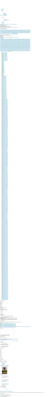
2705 (11, 48)
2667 (21, 46)
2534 (5, 41)
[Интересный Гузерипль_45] (5, 241)
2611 (21, 44)
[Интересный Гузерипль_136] (5, 298)
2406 (7, 32)
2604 (5, 44)
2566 (13, 42)
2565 (11, 42)
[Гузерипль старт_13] (4, 83)
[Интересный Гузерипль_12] (5, 116)
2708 (17, 48)
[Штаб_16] (3, 70)
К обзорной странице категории (3, 25)
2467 (0, 33)
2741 (28, 49)
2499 (21, 39)
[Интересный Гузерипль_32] (5, 209)
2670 (26, 46)
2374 (28, 30)
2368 (15, 30)
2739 (24, 49)
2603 (2, 44)
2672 (0, 47)
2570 (22, 42)
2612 (22, 44)
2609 (15, 44)
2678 (13, 47)
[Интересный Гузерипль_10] (5, 104)
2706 (13, 48)
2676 (9, 47)
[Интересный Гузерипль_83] (5, 265)
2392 (7, 31)
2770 (0, 51)
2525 (15, 40)
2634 (9, 45)
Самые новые (7, 27)
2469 (5, 33)
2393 (9, 31)
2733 (11, 49)
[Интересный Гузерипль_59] (5, 250)
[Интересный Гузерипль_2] (5, 99)
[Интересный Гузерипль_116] (5, 286)
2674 (5, 47)
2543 (24, 41)
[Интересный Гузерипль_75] (5, 260)
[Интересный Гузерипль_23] (5, 123)
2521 (7, 40)
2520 (5, 40)
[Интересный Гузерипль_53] (5, 246)
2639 (21, 45)
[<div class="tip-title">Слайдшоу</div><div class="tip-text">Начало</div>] (1, 34)
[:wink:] (8, 325)
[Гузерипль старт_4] (4, 77)
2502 (26, 39)
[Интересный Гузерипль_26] (5, 125)
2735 (15, 49)
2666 (17, 46)
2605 (7, 44)
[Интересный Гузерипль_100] (5, 276)
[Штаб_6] (3, 64)
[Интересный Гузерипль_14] (5, 107)
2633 (7, 45)
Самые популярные (16, 27)
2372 (24, 30)
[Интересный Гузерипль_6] (5, 102)
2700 (0, 48)
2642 (26, 45)
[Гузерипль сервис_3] (4, 88)
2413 (22, 32)
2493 (7, 39)
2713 (28, 48)
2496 (13, 39)
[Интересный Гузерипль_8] (5, 103)
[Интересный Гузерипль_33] (5, 186)
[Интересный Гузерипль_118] (5, 287)
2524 (13, 40)
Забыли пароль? (3, 363)
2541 (21, 41)
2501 (24, 39)
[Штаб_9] (3, 66)
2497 (15, 39)
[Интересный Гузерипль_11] (5, 105)
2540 (17, 41)
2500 (22, 39)
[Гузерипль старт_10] (4, 81)
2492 (5, 39)
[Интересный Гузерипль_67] (5, 255)
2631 (2, 45)
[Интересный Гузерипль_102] (5, 277)
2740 (26, 49)
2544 (26, 41)
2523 (11, 40)
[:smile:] (8, 323)
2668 (22, 46)
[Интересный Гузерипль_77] (5, 261)
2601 (28, 43)
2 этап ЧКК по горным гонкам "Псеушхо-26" (5, 379)
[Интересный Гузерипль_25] (5, 162)
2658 (0, 46)
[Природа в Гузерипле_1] (4, 52)
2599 (24, 43)
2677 (11, 47)
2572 (26, 42)
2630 (0, 45)
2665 (15, 46)
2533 (2, 41)
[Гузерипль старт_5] (4, 78)
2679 (15, 47)
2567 (15, 42)
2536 (9, 41)
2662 (9, 46)
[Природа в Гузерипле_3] (4, 53)
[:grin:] (8, 324)
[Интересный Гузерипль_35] (5, 211)
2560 (0, 42)
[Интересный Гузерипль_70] (5, 257)
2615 (28, 44)
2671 (28, 46)
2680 (17, 47)
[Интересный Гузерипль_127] (5, 292)
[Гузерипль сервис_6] (4, 90)
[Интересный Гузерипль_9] (5, 133)
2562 (5, 42)
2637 (15, 45)
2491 (2, 39)
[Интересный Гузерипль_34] (5, 187)
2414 (24, 32)
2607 (11, 44)
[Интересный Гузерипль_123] (5, 290)
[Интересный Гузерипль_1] (5, 128)
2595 (15, 43)
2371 (22, 30)
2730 (5, 49)
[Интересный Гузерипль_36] (5, 188)
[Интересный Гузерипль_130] (5, 294)
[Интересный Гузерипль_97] (5, 274)
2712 (26, 48)
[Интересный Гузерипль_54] (5, 247)
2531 (28, 40)
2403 (0, 32)
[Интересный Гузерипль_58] (5, 249)
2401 (26, 31)
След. (0, 37)
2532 (0, 41)
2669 (24, 46)
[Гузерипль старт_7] (4, 79)
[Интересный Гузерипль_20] (5, 140)
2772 (5, 51)
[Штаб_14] (3, 69)
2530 (26, 40)
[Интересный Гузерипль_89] (5, 269)
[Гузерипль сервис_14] (4, 95)
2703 (7, 48)
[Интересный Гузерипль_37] (5, 189)
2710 (22, 48)
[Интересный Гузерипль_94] (5, 272)
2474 (15, 33)
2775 (11, 51)
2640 (22, 45)
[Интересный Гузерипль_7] (5, 113)
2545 (28, 41)
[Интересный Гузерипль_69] (5, 256)
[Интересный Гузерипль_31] (5, 185)
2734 (13, 49)
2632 (5, 45)
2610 (17, 44)
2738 (22, 49)
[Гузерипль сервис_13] (4, 94)
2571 (24, 42)
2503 (28, 39)
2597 (21, 43)
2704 (9, 48)
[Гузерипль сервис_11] (4, 93)
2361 (0, 30)
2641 (24, 45)
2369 (17, 30)
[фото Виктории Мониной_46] (4, 373)
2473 (13, 33)
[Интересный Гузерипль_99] (5, 275)
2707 (15, 48)
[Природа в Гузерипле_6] (4, 55)
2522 (9, 40)
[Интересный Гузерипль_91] (5, 270)
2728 (0, 49)
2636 (13, 45)
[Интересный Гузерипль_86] (5, 267)
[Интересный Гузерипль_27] (5, 206)
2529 (24, 40)
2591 (7, 43)
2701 (2, 48)
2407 (9, 32)
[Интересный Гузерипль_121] (5, 289)
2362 (2, 30)
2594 (13, 43)
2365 (9, 30)
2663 (11, 46)
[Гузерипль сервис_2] (4, 87)
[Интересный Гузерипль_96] (5, 273)
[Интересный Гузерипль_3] (5, 100)
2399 (22, 31)
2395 (13, 31)
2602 (0, 44)
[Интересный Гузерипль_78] (5, 262)
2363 (5, 30)
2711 (24, 48)
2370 (21, 30)
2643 (28, 45)
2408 (11, 32)
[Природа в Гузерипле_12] (5, 59)
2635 (11, 45)
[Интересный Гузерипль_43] (5, 240)
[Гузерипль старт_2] (4, 76)
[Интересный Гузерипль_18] (5, 120)
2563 (7, 42)
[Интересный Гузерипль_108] (5, 281)
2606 (9, 44)
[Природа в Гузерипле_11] (5, 58)
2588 (0, 43)
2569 (21, 42)
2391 (5, 31)
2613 (24, 44)
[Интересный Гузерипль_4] (5, 111)
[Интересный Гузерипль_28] (5, 145)
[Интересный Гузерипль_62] (5, 252)
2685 (28, 47)
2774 (9, 51)
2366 (11, 30)
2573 (28, 42)
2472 (11, 33)
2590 (5, 43)
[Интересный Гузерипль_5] (5, 101)
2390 (2, 31)
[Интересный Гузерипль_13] (5, 106)
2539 (15, 41)
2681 (21, 47)
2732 (9, 49)
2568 (17, 42)
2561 (2, 42)
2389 (0, 31)
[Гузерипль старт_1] (4, 75)
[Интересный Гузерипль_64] (5, 253)
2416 (28, 32)
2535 (7, 41)
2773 (7, 51)
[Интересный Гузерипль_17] (5, 157)
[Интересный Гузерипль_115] (5, 285)
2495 (11, 39)
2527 (21, 40)
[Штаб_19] (3, 72)
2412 (21, 32)
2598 (22, 43)
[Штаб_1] (3, 61)
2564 (9, 42)
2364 (7, 30)
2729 (2, 49)
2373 (26, 30)
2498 (17, 39)
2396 (15, 31)
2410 (15, 32)
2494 (9, 39)
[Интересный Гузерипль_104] (5, 278)
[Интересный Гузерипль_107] (5, 280)
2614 (26, 44)
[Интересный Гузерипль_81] (5, 264)
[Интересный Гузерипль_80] (5, 263)
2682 (22, 47)
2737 (21, 49)
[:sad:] (23, 326)
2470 (7, 33)
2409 (13, 32)
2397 (17, 31)
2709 (21, 48)
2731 (7, 49)
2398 (21, 31)
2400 (24, 31)
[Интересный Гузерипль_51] (5, 245)
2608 (13, 44)
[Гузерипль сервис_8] (4, 91)
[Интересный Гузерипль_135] (5, 297)
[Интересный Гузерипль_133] (5, 296)
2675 (7, 47)
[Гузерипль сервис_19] (4, 98)
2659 (2, 46)
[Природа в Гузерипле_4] (4, 54)
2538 (13, 41)
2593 (11, 43)
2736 (17, 49)
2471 (9, 33)
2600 (26, 43)
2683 (24, 47)
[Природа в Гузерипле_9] (4, 57)
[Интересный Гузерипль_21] (5, 122)
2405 (5, 32)
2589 (2, 43)
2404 (2, 32)
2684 (26, 47)
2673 (2, 47)
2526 (17, 40)
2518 (0, 40)
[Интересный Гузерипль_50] (5, 244)
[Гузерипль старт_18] (4, 86)
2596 (17, 43)
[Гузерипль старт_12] (4, 82)
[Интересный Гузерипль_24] (5, 124)
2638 (17, 45)
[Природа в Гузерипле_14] (5, 60)
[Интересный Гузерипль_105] (5, 279)
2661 (7, 46)
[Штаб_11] (3, 67)
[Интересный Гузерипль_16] (5, 108)
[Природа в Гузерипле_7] (4, 56)
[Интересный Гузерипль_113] (5, 284)
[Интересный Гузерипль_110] (5, 282)
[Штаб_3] (3, 62)
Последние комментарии (11, 27)
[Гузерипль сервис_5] (4, 89)
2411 (17, 32)
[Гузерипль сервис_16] (4, 96)
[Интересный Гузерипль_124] (5, 291)
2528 (22, 40)
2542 (22, 41)
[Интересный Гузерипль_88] (5, 268)
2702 (5, 48)
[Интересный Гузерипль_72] (5, 258)
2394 (11, 31)
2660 (5, 46)
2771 (2, 51)
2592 (9, 43)
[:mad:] (7, 326)
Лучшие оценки (3, 27)
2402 (28, 31)
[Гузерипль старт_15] (4, 84)
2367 (13, 30)
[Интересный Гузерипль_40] (5, 238)
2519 (2, 40)
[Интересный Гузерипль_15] (5, 118)
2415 (26, 32)
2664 (13, 46)
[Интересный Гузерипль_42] (5, 239)
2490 (0, 39)
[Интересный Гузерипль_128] (5, 293)
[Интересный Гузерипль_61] (5, 251)
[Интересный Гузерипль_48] (5, 243)
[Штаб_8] (3, 65)
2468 (2, 33)
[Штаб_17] (3, 71)
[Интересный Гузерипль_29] (5, 127)
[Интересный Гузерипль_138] (5, 299)
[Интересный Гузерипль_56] (5, 248)
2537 (11, 41)
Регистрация (3, 364)
